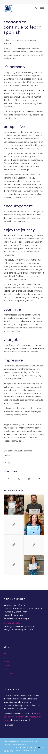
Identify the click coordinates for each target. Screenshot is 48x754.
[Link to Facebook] (20, 748)
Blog (5, 657)
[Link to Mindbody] (39, 748)
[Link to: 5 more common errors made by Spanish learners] (14, 525)
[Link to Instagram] (17, 748)
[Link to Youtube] (42, 748)
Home (6, 653)
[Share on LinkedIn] (29, 478)
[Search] (35, 8)
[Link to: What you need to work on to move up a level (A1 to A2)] (34, 545)
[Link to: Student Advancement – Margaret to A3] (14, 505)
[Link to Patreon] (31, 748)
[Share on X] (19, 478)
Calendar (7, 665)
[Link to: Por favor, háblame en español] (14, 545)
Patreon (6, 661)
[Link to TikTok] (35, 748)
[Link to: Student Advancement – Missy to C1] (34, 565)
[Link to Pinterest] (24, 748)
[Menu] (41, 8)
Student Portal (9, 673)
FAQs (5, 669)
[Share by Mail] (39, 478)
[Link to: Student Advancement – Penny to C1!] (34, 525)
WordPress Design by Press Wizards (15, 744)
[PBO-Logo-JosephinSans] (20, 8)
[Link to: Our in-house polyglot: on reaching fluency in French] (14, 565)
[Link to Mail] (28, 748)
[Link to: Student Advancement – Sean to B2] (34, 505)
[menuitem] (35, 8)
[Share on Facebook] (9, 478)
